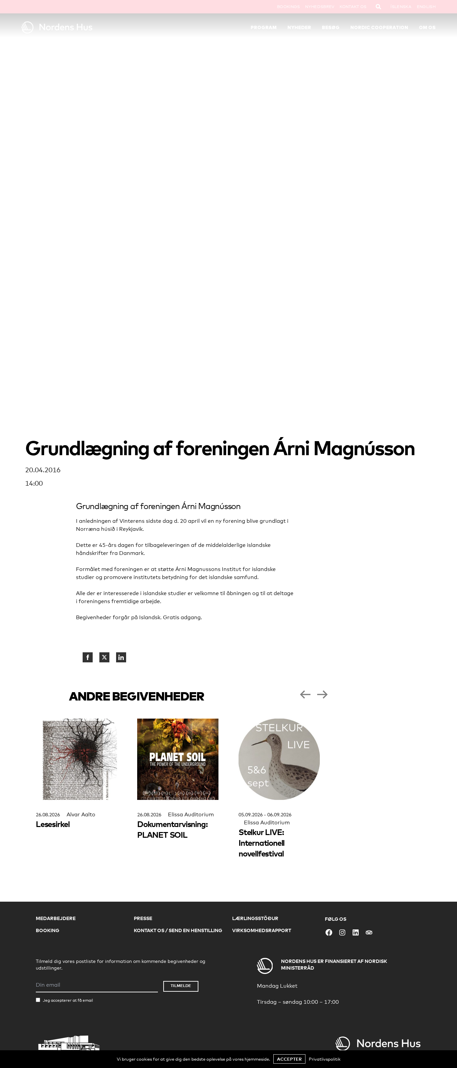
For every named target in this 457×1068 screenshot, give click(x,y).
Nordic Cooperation (379, 27)
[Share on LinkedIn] (121, 657)
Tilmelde (181, 985)
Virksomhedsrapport (261, 930)
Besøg (331, 27)
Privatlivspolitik (325, 1059)
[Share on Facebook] (88, 657)
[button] (305, 694)
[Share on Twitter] (104, 657)
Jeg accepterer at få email (68, 1000)
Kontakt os (353, 6)
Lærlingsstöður (255, 918)
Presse (143, 918)
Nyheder (299, 27)
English (426, 6)
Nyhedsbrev (319, 6)
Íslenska (400, 6)
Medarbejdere (56, 918)
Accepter (289, 1059)
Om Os (427, 27)
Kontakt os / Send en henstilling (178, 930)
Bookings (288, 6)
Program (264, 27)
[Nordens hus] (73, 27)
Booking (47, 930)
